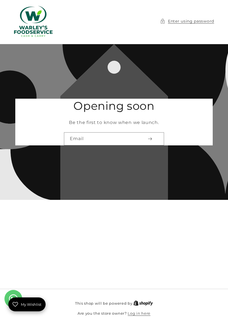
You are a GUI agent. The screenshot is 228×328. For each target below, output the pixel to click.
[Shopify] (143, 303)
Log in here (139, 313)
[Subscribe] (150, 139)
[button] (187, 21)
